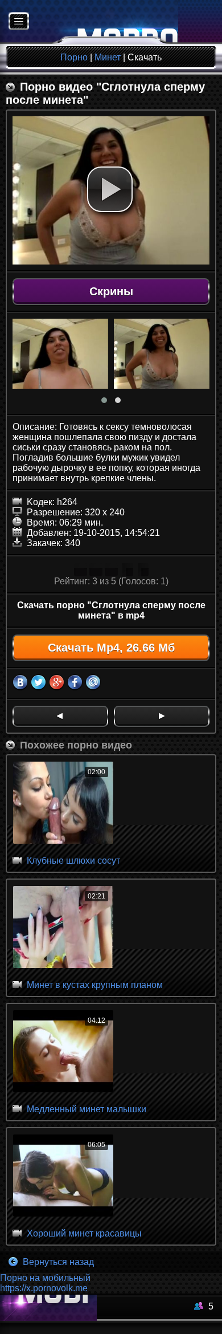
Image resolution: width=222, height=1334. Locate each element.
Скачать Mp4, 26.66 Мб (111, 647)
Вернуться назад (57, 1262)
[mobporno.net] (89, 22)
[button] (110, 189)
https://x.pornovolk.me (44, 1288)
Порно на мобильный (45, 1278)
